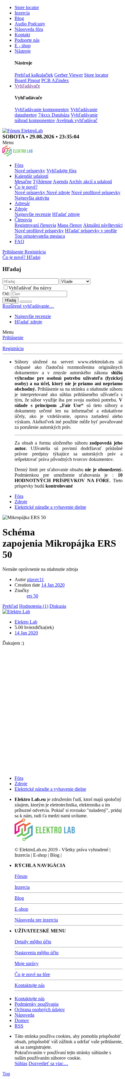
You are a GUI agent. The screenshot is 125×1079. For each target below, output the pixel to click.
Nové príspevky (30, 170)
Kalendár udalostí (31, 176)
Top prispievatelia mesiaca (40, 236)
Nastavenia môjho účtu (37, 952)
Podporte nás (27, 40)
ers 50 (32, 595)
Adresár (22, 203)
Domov (22, 1020)
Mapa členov (69, 225)
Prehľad (10, 606)
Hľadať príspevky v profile (91, 230)
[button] (8, 142)
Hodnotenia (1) (33, 606)
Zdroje (21, 208)
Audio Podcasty (30, 23)
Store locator (27, 7)
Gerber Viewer (68, 75)
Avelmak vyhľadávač (76, 120)
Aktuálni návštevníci (103, 225)
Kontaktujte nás (30, 985)
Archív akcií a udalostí (90, 181)
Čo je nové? (26, 187)
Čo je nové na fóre (32, 974)
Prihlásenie (12, 337)
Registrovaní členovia (35, 225)
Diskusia (57, 606)
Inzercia (22, 12)
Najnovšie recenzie (33, 214)
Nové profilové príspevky (95, 192)
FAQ (19, 241)
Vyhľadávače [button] (27, 85)
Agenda (60, 181)
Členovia (23, 219)
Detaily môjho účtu (33, 941)
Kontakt (22, 34)
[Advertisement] (62, 708)
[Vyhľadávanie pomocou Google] (26, 302)
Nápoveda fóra (29, 29)
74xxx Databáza (53, 114)
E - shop (23, 45)
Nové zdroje (58, 192)
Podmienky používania (37, 1004)
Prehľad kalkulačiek (34, 75)
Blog (19, 18)
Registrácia (13, 348)
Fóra (19, 165)
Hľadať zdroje (66, 214)
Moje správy (27, 963)
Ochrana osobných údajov (40, 1009)
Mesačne (23, 181)
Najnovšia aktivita (32, 197)
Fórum (21, 876)
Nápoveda (24, 1015)
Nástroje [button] (23, 51)
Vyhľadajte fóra (61, 170)
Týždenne (42, 181)
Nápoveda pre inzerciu (36, 919)
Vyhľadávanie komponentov (42, 109)
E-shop (21, 909)
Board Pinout (27, 80)
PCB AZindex (55, 80)
